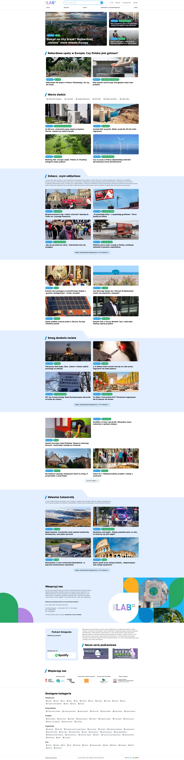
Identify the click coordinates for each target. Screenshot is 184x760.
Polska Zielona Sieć (71, 734)
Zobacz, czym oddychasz (54, 721)
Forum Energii (92, 729)
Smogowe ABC (126, 2)
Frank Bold (70, 99)
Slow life (116, 701)
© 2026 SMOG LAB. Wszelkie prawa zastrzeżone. (90, 757)
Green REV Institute (52, 732)
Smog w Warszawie (130, 711)
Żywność (82, 703)
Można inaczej (62, 718)
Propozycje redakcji (96, 745)
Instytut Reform (94, 732)
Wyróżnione (58, 748)
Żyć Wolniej (79, 721)
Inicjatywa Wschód (75, 732)
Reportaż (114, 745)
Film (64, 745)
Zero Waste (67, 737)
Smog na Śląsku (118, 711)
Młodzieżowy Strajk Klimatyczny (55, 734)
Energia (50, 701)
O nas (111, 2)
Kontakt (135, 2)
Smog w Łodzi (95, 711)
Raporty (118, 2)
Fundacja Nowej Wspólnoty (115, 729)
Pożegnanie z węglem (105, 718)
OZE (77, 701)
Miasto (70, 701)
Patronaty (84, 701)
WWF (59, 737)
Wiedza (132, 745)
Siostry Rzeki (51, 737)
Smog (48, 7)
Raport (106, 745)
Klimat (85, 7)
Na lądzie (72, 718)
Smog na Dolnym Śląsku (70, 711)
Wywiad (50, 748)
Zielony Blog (125, 99)
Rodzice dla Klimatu (111, 99)
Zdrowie (66, 7)
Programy (99, 701)
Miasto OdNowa (51, 718)
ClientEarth (50, 729)
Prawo (91, 701)
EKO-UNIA (98, 99)
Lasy (64, 701)
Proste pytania (118, 718)
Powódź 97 (93, 718)
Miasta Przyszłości (68, 721)
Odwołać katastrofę (82, 718)
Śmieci (123, 701)
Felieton (57, 745)
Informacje (77, 745)
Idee (70, 745)
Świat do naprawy (129, 718)
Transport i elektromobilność (110, 7)
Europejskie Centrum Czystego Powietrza (75, 729)
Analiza (49, 745)
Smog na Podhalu (106, 711)
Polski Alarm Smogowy (55, 99)
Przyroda (108, 701)
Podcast (86, 745)
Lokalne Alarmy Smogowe (54, 711)
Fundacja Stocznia (130, 729)
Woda (136, 7)
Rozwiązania (123, 745)
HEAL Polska (64, 732)
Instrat (85, 732)
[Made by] (134, 757)
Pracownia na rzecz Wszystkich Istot (111, 734)
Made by (127, 757)
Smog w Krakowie (84, 711)
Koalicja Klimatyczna (84, 99)
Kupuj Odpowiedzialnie (121, 732)
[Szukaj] (101, 2)
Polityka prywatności (51, 757)
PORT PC (97, 734)
